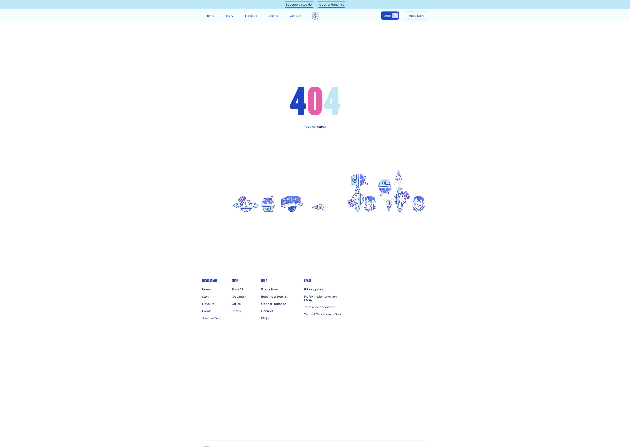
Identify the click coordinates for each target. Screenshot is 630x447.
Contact (295, 15)
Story (229, 15)
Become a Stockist (299, 4)
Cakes (236, 303)
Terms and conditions (319, 307)
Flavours (251, 15)
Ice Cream (239, 296)
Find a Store (416, 16)
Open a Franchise (331, 4)
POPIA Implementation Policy (320, 298)
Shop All (237, 289)
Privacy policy (314, 289)
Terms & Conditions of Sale (322, 314)
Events (273, 15)
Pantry (236, 311)
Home (210, 15)
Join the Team (212, 318)
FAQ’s (265, 318)
